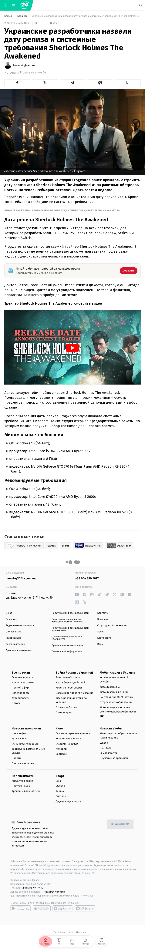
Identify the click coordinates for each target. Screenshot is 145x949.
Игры (100, 644)
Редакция (11, 619)
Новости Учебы (111, 728)
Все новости (21, 672)
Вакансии (102, 619)
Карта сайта (104, 638)
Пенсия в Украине (23, 763)
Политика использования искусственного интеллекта (68, 620)
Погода (16, 703)
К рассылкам (120, 824)
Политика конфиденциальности (70, 613)
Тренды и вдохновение (26, 791)
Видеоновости (21, 693)
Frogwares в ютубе (33, 72)
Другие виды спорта (68, 801)
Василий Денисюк (24, 65)
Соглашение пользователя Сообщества (67, 637)
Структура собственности (111, 625)
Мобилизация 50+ (111, 686)
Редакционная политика (20, 625)
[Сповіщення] (140, 5)
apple (42, 908)
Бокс (58, 780)
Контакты (102, 613)
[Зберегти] (127, 83)
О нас (9, 613)
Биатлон (61, 796)
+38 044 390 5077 (87, 578)
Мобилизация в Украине (118, 672)
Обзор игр (22, 16)
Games (8, 16)
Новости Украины (23, 682)
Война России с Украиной (74, 672)
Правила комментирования (67, 645)
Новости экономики (26, 728)
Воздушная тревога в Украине (74, 693)
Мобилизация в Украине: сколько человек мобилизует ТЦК (118, 712)
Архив (100, 632)
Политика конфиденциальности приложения (70, 629)
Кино (59, 728)
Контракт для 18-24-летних (116, 697)
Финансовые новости (25, 743)
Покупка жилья (21, 786)
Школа (104, 742)
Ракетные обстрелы (68, 677)
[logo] (24, 5)
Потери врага (64, 712)
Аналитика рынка (23, 780)
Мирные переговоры (69, 687)
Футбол (60, 786)
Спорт (60, 776)
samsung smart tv (85, 908)
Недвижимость (23, 776)
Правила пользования (19, 650)
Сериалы (61, 754)
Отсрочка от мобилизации (116, 702)
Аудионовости (20, 698)
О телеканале (13, 632)
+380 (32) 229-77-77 (32, 888)
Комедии (61, 748)
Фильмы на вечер (67, 743)
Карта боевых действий (70, 682)
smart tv (62, 908)
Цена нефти (19, 733)
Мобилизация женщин (114, 692)
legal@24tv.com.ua (54, 891)
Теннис (60, 791)
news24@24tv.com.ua (21, 578)
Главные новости (22, 677)
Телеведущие (13, 638)
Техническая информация (67, 651)
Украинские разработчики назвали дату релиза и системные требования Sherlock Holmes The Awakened (86, 16)
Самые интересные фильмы (73, 733)
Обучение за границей (114, 758)
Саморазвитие (109, 753)
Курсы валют (20, 738)
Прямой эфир (20, 687)
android (20, 908)
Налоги (16, 758)
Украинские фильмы (68, 738)
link (76, 594)
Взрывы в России (66, 707)
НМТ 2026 (105, 748)
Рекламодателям (15, 644)
